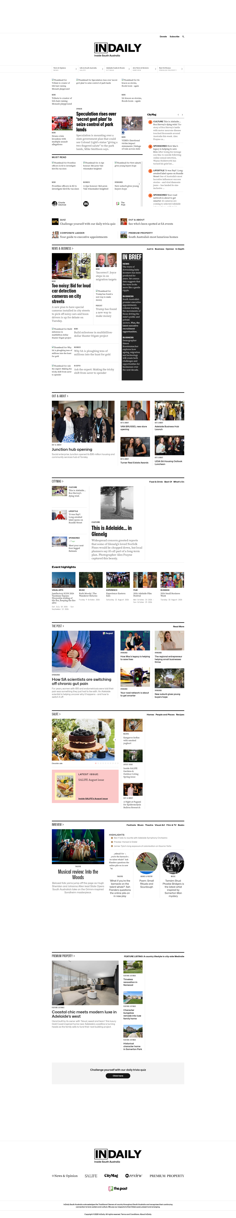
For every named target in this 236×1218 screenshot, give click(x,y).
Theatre (149, 825)
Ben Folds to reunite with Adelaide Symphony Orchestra (140, 838)
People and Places (165, 714)
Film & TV (171, 825)
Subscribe (174, 36)
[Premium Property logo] (167, 1175)
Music (140, 825)
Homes (150, 714)
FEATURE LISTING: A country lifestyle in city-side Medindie (154, 956)
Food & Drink (156, 482)
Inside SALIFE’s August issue (93, 798)
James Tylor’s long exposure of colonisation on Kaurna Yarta (142, 846)
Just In (150, 249)
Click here (118, 1076)
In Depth (179, 249)
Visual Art (160, 825)
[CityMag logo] (111, 1176)
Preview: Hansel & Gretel (125, 842)
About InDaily (145, 1214)
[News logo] (65, 1176)
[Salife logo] (91, 1176)
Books (181, 825)
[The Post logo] (118, 1189)
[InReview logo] (133, 1176)
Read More (178, 626)
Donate (163, 36)
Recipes (180, 714)
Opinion (170, 249)
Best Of (168, 482)
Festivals (131, 825)
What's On (178, 482)
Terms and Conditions (130, 1214)
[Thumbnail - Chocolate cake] (85, 740)
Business (159, 249)
